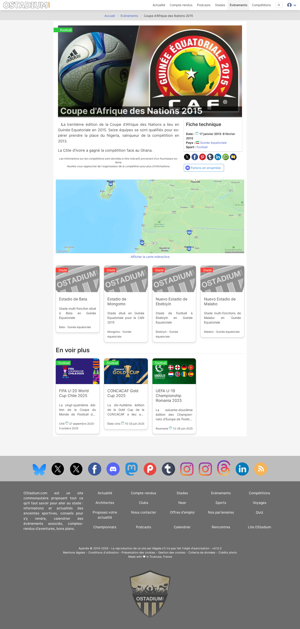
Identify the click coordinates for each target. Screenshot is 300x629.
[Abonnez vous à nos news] (260, 474)
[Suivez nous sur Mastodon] (132, 474)
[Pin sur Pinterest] (203, 159)
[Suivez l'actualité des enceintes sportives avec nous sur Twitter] (77, 474)
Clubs (143, 503)
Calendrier (182, 527)
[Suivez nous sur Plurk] (150, 474)
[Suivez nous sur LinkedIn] (243, 474)
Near (182, 503)
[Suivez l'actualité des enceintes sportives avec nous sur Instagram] (206, 474)
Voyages (259, 503)
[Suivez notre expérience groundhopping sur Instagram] (187, 474)
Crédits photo (228, 552)
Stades (220, 5)
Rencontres (221, 527)
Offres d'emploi (182, 512)
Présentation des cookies (138, 552)
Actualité (159, 5)
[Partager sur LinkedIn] (218, 159)
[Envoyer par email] (233, 159)
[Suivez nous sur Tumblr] (169, 474)
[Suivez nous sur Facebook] (95, 474)
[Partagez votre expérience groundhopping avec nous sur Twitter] (58, 474)
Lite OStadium (259, 527)
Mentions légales (74, 552)
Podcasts (203, 5)
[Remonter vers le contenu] (150, 617)
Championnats (104, 527)
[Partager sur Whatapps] (226, 159)
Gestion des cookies (171, 552)
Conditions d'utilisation (103, 552)
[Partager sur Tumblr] (211, 159)
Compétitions (261, 5)
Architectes (105, 503)
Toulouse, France (161, 556)
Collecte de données (201, 552)
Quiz (259, 512)
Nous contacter (143, 512)
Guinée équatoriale (213, 142)
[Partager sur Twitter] (188, 159)
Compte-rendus (181, 5)
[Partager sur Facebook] (195, 159)
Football (202, 147)
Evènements (238, 5)
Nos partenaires (221, 512)
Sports (220, 503)
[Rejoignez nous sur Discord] (114, 474)
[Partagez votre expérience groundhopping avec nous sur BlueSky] (40, 474)
